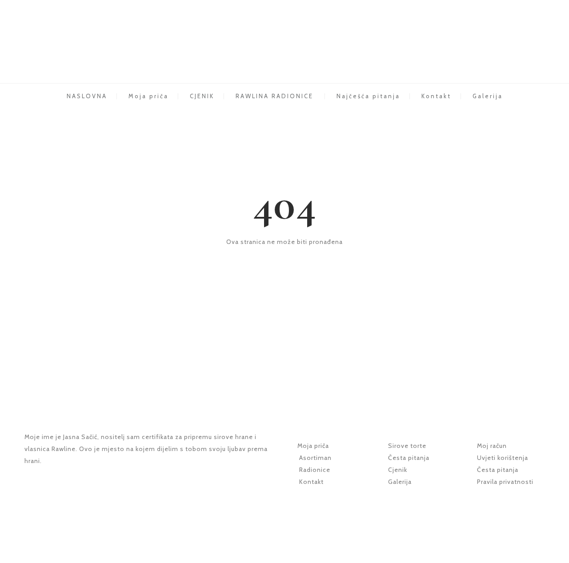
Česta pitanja (408, 458)
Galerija (488, 96)
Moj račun (492, 446)
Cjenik (397, 470)
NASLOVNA (87, 96)
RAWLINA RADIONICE (274, 96)
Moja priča (148, 96)
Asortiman (315, 458)
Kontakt (436, 96)
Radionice (314, 470)
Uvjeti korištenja (501, 458)
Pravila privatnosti (505, 482)
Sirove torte (407, 446)
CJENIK (202, 96)
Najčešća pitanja (368, 96)
